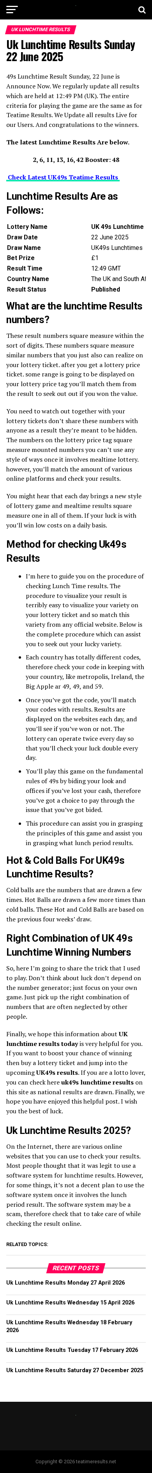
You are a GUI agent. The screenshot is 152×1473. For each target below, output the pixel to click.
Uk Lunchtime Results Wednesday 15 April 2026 (70, 1302)
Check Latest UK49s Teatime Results (63, 177)
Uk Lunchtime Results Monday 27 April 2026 (65, 1283)
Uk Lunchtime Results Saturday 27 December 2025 (74, 1370)
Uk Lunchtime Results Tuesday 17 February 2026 (72, 1350)
